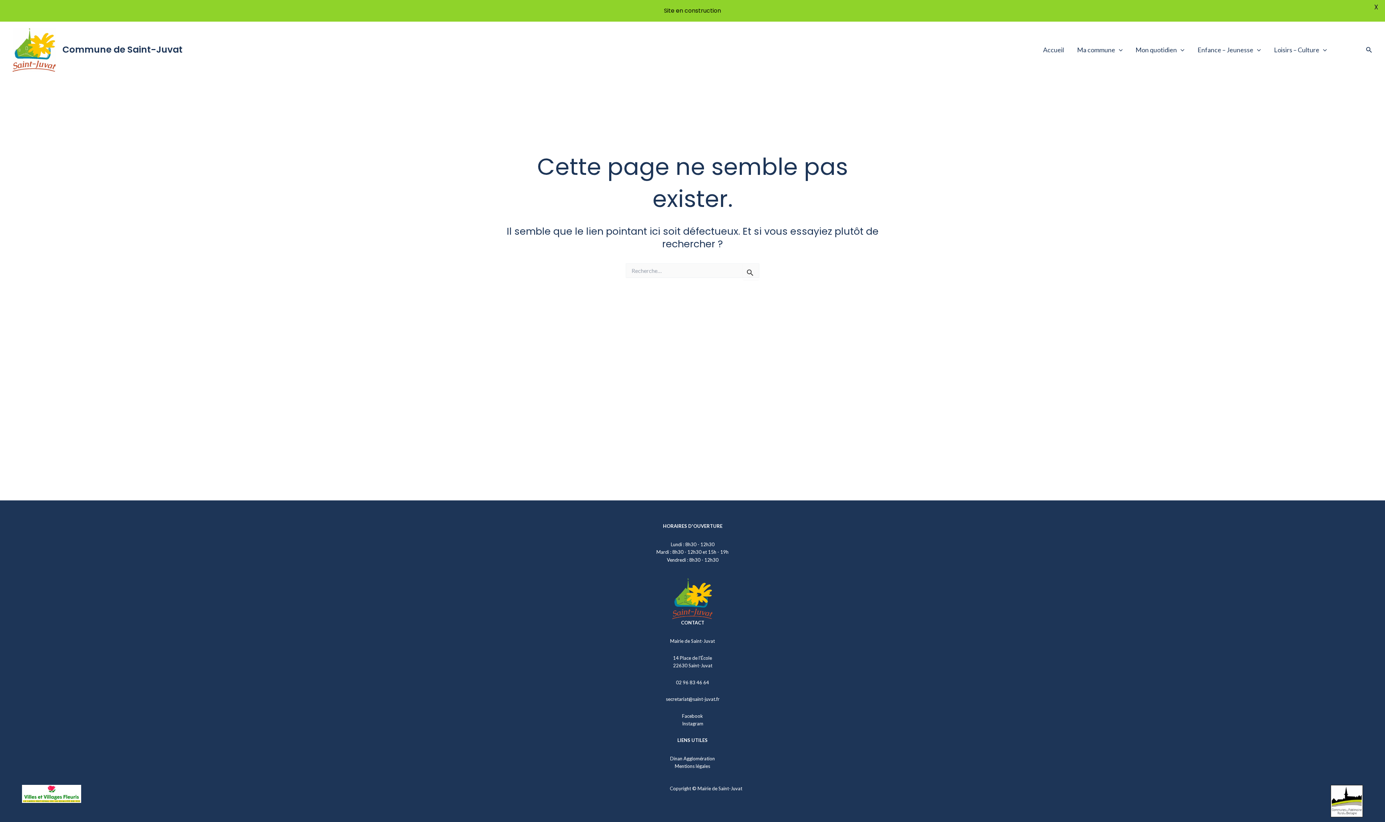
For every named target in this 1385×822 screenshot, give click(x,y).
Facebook (692, 716)
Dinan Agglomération (692, 758)
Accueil (1053, 50)
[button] (1369, 49)
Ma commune (1096, 50)
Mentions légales (692, 766)
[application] (1119, 50)
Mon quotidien (1156, 50)
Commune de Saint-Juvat (122, 49)
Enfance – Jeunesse (1225, 50)
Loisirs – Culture (1296, 50)
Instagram (692, 723)
